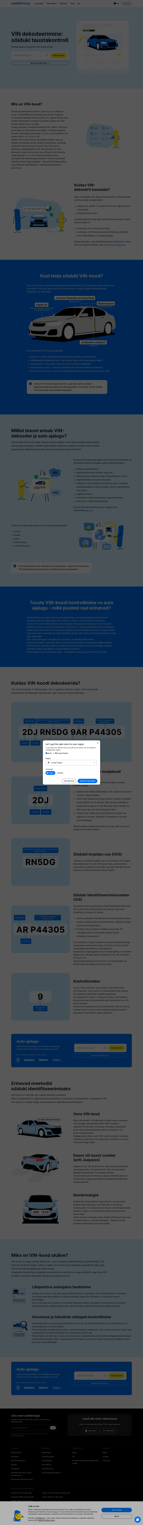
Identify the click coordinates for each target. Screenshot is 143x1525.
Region (48, 758)
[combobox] (69, 762)
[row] (50, 773)
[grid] (71, 773)
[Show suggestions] (94, 762)
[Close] (97, 743)
